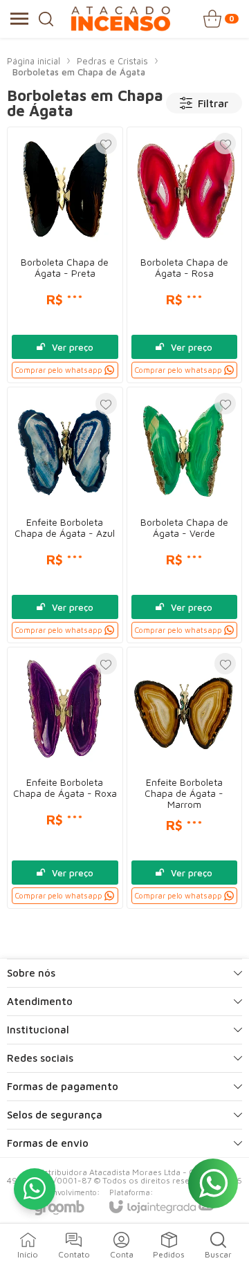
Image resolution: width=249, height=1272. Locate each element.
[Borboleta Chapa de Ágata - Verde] (184, 515)
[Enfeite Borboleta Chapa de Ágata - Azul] (65, 515)
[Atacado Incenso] (120, 19)
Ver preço (72, 347)
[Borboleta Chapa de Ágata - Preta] (65, 254)
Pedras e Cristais (112, 60)
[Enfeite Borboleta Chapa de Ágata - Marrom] (184, 777)
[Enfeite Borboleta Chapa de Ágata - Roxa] (65, 777)
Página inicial (33, 60)
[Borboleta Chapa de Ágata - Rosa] (184, 254)
